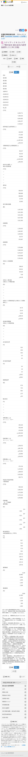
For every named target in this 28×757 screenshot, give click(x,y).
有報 (23, 58)
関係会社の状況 (6, 695)
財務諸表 (5, 51)
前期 (12, 72)
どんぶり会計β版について (9, 746)
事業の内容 (5, 692)
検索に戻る (7, 676)
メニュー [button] (1, 2)
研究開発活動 (5, 704)
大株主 (13, 51)
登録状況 (5, 55)
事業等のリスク (6, 701)
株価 (15, 61)
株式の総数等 (5, 708)
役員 (19, 51)
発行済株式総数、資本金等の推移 (11, 711)
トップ (23, 676)
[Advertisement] (14, 17)
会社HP (10, 58)
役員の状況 (5, 717)
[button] (24, 2)
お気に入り (14, 55)
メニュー (12, 66)
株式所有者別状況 (7, 714)
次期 (16, 72)
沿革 (17, 66)
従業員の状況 (5, 698)
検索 (17, 58)
